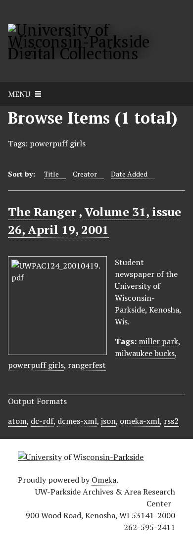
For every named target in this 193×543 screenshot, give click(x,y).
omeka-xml (140, 420)
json (108, 420)
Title (51, 174)
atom (17, 420)
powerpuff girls (36, 365)
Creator (85, 174)
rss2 (171, 420)
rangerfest (87, 365)
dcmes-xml (77, 420)
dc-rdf (42, 420)
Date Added (129, 174)
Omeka (104, 479)
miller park (158, 341)
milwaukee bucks (145, 353)
